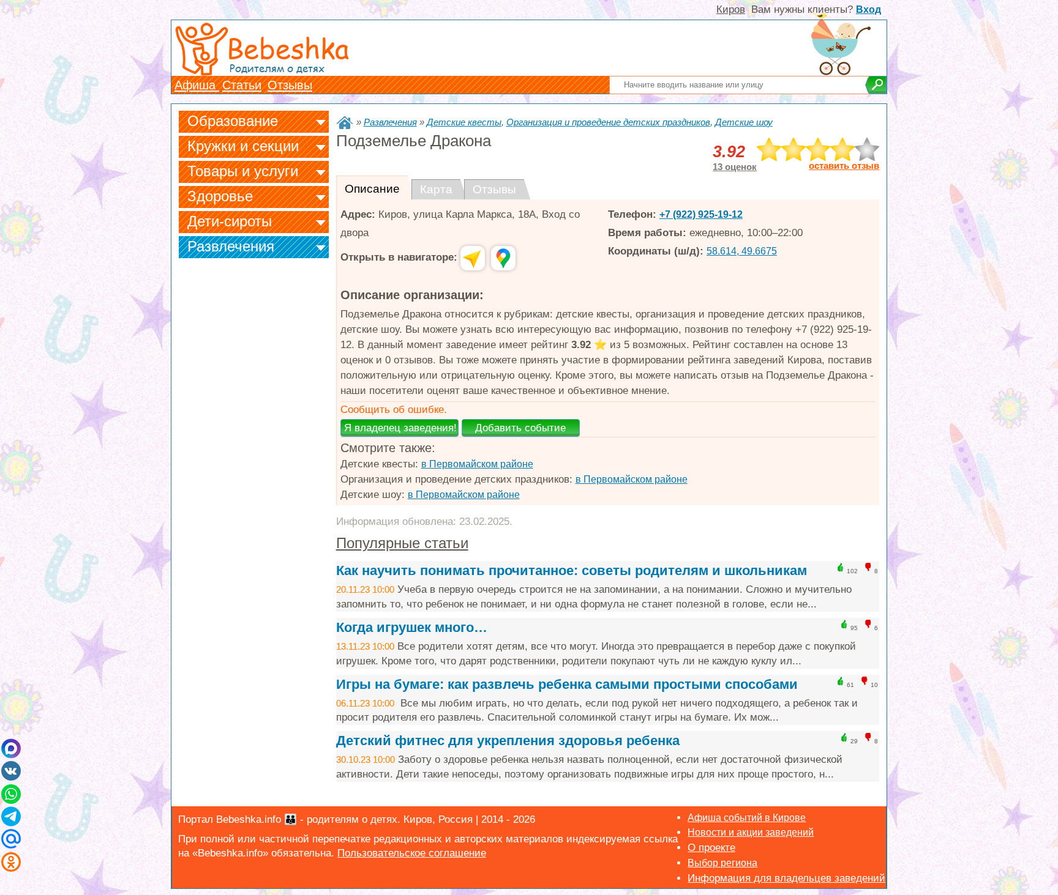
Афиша (196, 85)
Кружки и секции (243, 146)
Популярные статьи (402, 543)
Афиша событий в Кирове (747, 817)
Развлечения (230, 246)
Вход (868, 9)
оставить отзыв (844, 165)
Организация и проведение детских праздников (608, 122)
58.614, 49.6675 (742, 251)
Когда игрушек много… (411, 627)
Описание (372, 188)
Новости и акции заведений (751, 832)
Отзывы (290, 85)
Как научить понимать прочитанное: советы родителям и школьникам (571, 570)
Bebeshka (288, 47)
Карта (436, 189)
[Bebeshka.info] (344, 122)
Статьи (241, 85)
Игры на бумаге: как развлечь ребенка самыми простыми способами (567, 684)
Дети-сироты (229, 221)
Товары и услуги (242, 171)
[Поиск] (876, 85)
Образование (232, 121)
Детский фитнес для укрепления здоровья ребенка (508, 740)
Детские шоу (744, 122)
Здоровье (220, 196)
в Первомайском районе (477, 464)
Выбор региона (722, 863)
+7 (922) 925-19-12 (701, 214)
